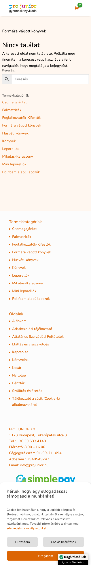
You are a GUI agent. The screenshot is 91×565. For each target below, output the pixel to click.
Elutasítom (22, 542)
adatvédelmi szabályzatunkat (26, 528)
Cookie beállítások (63, 542)
